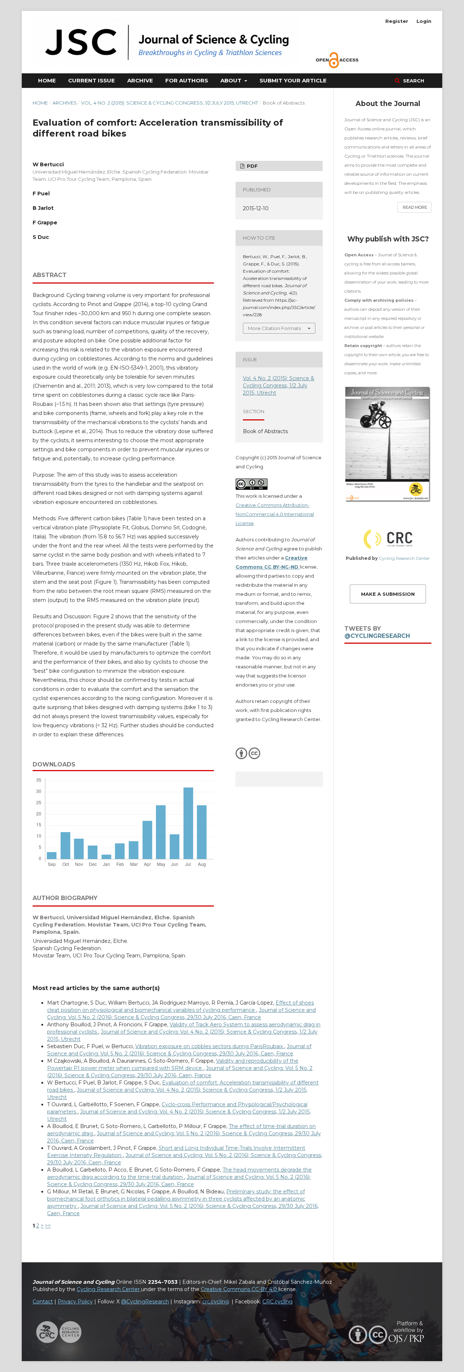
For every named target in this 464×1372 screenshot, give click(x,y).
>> (48, 1225)
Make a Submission (388, 594)
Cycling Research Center (404, 558)
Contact (43, 1301)
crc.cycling (215, 1301)
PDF (251, 166)
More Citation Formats (274, 328)
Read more (415, 207)
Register (396, 21)
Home (47, 80)
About (231, 80)
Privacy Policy (75, 1301)
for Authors (186, 80)
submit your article (293, 80)
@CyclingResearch (377, 635)
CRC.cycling (277, 1301)
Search (413, 81)
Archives (65, 103)
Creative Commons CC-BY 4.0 (239, 1289)
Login (424, 21)
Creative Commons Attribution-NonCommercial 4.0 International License (275, 514)
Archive (140, 80)
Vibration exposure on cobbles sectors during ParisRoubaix (209, 1046)
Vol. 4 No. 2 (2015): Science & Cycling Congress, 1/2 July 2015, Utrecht (169, 103)
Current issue (91, 80)
